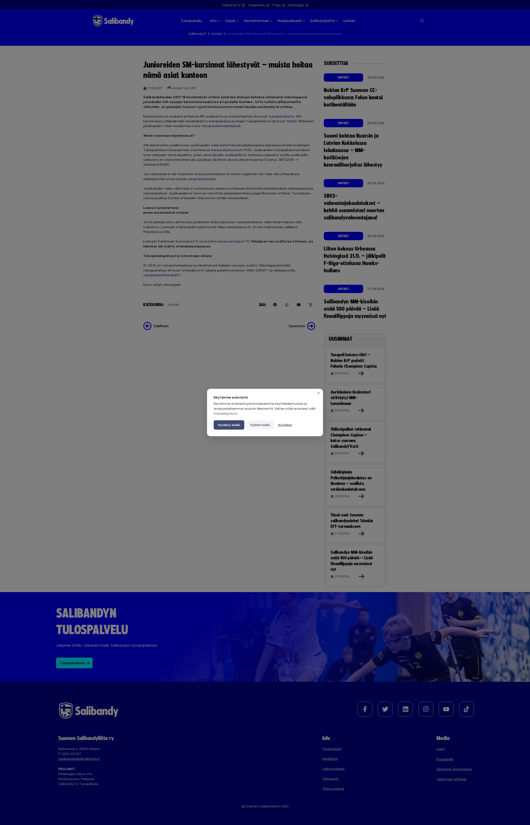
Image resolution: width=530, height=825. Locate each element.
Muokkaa (285, 425)
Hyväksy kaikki (229, 425)
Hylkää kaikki (260, 425)
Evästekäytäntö (225, 414)
